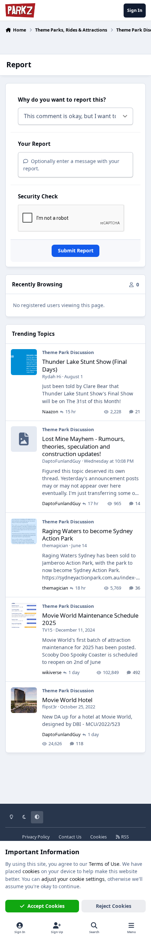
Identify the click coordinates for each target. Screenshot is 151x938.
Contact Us (70, 837)
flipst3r (49, 707)
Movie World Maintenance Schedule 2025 (90, 619)
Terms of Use (104, 864)
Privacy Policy (36, 837)
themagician (55, 545)
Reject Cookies (113, 906)
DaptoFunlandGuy (61, 461)
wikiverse (51, 672)
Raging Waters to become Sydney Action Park (87, 535)
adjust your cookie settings (73, 879)
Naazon (50, 411)
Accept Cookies (46, 906)
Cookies (98, 837)
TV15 (47, 630)
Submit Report (75, 250)
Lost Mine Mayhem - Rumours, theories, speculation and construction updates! (83, 446)
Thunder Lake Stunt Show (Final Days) (84, 365)
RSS (124, 837)
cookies (31, 871)
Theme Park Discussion (68, 352)
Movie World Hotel (67, 700)
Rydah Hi (51, 376)
